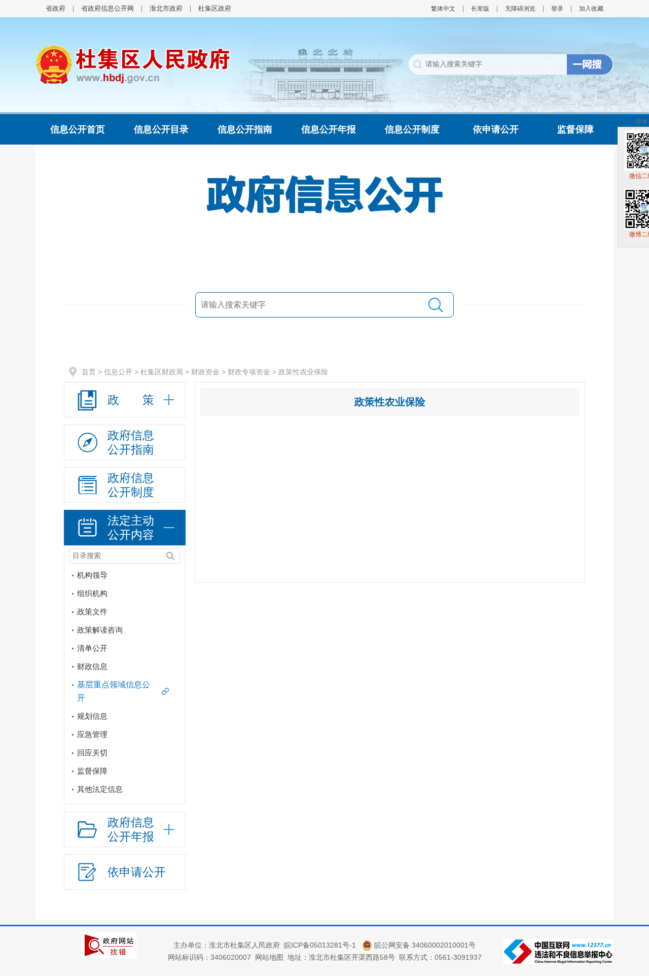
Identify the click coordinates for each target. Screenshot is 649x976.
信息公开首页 (77, 129)
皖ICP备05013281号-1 (321, 945)
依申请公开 (496, 129)
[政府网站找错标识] (109, 944)
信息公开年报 (328, 129)
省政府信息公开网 (107, 8)
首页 (89, 372)
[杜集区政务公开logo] (133, 63)
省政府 (55, 8)
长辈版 (480, 8)
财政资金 (205, 372)
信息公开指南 (245, 129)
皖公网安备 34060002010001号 (424, 945)
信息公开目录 (161, 129)
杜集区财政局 (161, 372)
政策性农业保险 (303, 372)
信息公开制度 (412, 129)
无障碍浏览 (520, 8)
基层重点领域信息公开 (113, 691)
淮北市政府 (166, 8)
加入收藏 (591, 8)
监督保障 (575, 129)
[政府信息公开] (324, 193)
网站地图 (269, 957)
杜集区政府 (214, 8)
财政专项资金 (249, 372)
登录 (557, 8)
